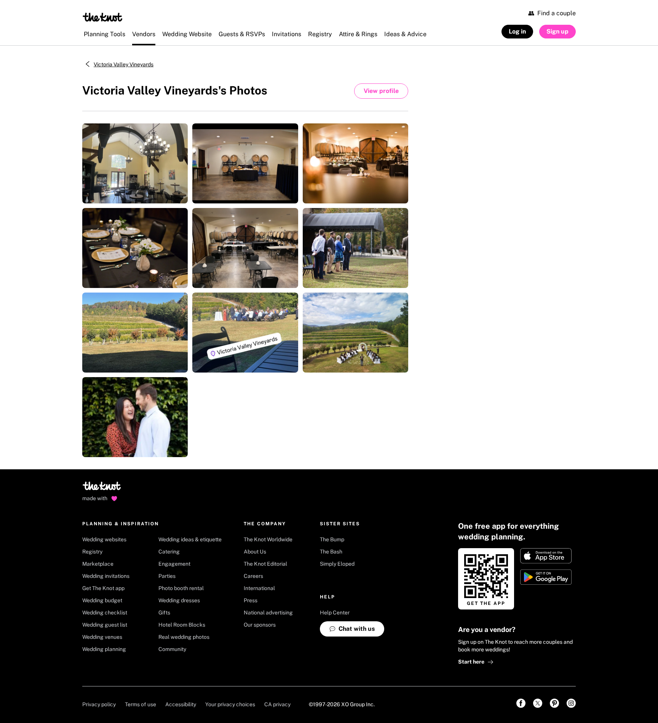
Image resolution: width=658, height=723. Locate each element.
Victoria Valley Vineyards (123, 64)
